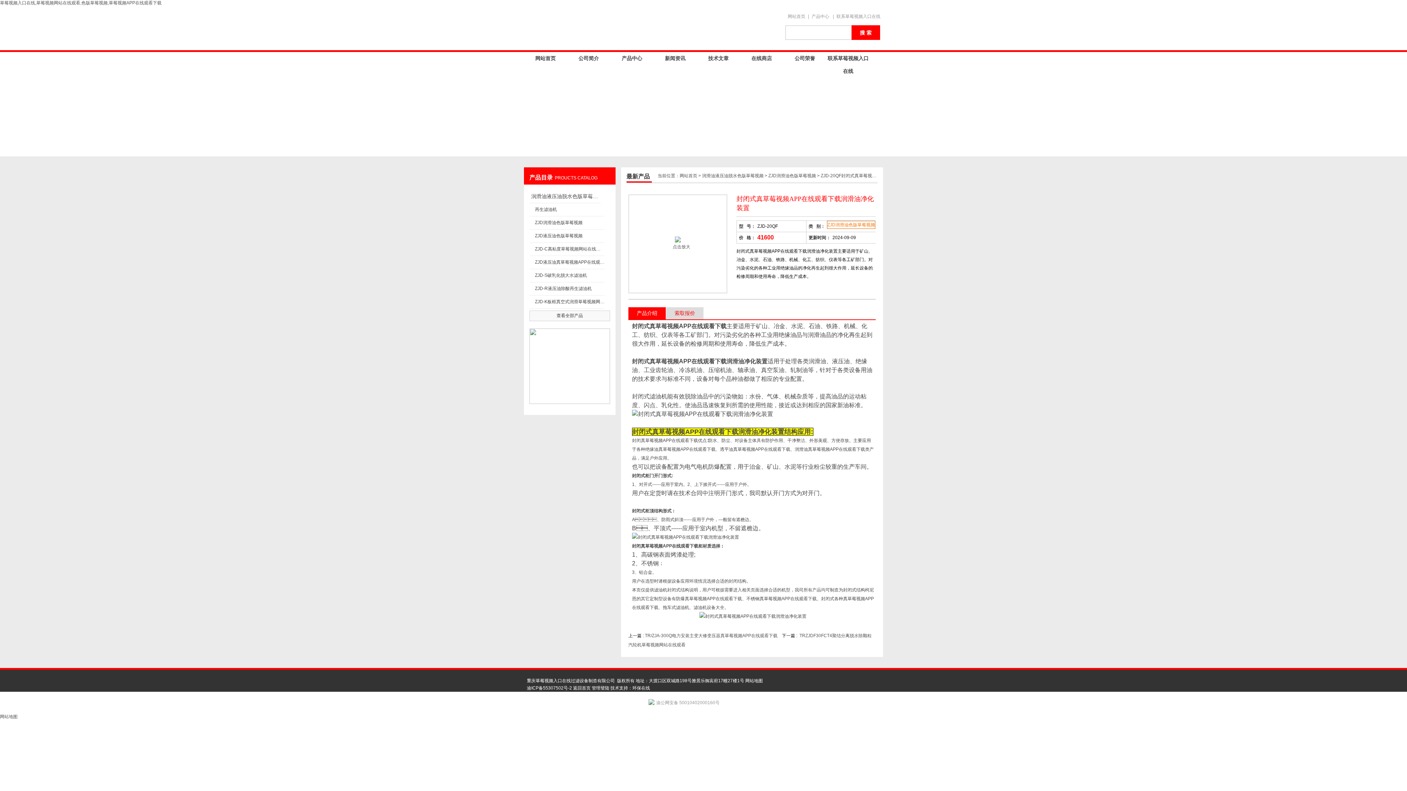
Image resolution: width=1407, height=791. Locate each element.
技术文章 (718, 58)
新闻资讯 (675, 58)
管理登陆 (600, 688)
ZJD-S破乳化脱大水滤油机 (561, 275)
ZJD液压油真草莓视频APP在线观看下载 (570, 262)
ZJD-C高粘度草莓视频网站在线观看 (570, 249)
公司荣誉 (805, 58)
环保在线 (641, 688)
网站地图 (754, 680)
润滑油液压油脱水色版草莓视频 (566, 196)
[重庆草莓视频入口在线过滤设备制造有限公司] (652, 28)
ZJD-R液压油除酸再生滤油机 (563, 288)
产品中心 (820, 16)
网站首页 (796, 16)
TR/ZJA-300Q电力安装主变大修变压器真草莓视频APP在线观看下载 (711, 635)
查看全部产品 (570, 315)
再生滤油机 (546, 209)
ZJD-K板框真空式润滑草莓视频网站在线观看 (570, 301)
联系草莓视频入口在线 (858, 16)
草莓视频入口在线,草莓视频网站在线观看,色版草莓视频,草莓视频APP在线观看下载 (81, 2)
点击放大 (681, 246)
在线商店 (761, 58)
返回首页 (582, 688)
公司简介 (589, 58)
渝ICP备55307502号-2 (549, 688)
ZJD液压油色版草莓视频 (559, 235)
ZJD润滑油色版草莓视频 (559, 222)
